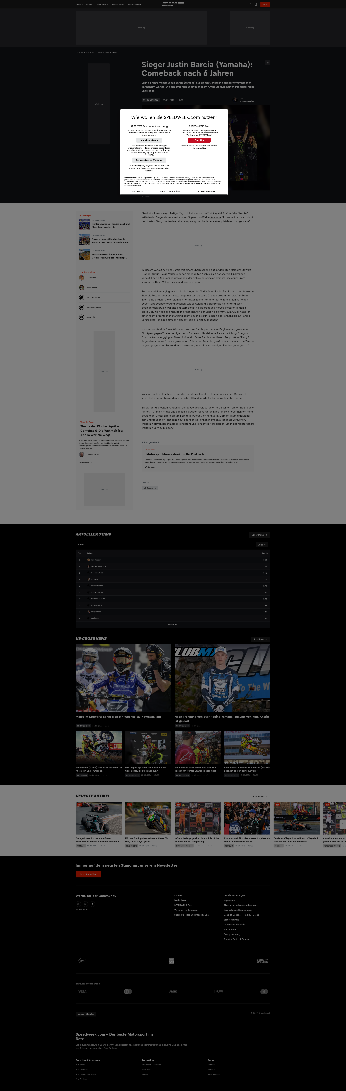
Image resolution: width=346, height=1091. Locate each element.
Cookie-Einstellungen (206, 191)
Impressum (137, 191)
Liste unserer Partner (200, 183)
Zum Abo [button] (199, 140)
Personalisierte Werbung (149, 160)
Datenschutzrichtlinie (169, 191)
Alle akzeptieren (149, 140)
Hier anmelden (199, 148)
